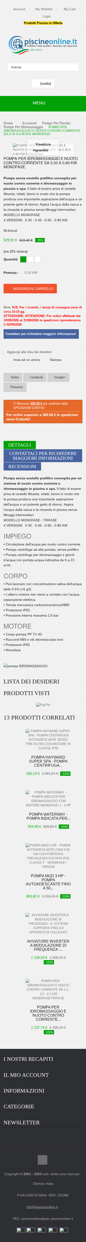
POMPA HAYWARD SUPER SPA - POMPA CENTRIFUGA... (48, 761)
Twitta (14, 377)
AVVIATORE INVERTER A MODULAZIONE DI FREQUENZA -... (48, 945)
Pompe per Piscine (56, 123)
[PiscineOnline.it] (43, 45)
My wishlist (43, 9)
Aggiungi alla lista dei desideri (29, 352)
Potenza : (12, 273)
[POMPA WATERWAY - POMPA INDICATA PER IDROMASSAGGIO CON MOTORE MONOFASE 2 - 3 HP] (48, 799)
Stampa (55, 360)
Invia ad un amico (26, 360)
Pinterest (16, 387)
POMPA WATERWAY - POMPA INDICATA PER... (48, 816)
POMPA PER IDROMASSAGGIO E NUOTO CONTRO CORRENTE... (48, 1013)
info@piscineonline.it (42, 1207)
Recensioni (22, 466)
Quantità (11, 259)
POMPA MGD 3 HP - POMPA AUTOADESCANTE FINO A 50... (48, 882)
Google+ (59, 377)
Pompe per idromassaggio (23, 127)
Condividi (36, 377)
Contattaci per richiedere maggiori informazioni (43, 456)
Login (47, 16)
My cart (70, 9)
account (19, 9)
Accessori (29, 123)
